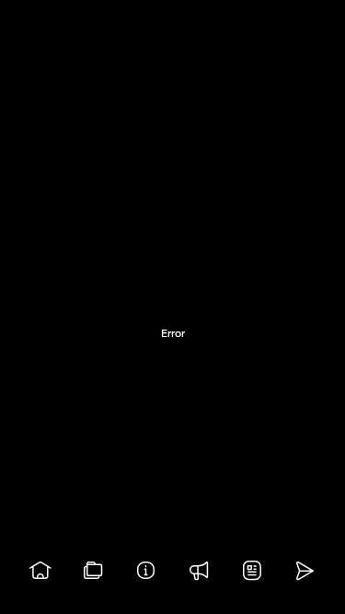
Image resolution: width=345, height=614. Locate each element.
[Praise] (200, 571)
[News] (252, 571)
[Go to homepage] (40, 571)
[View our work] (94, 571)
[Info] (146, 571)
